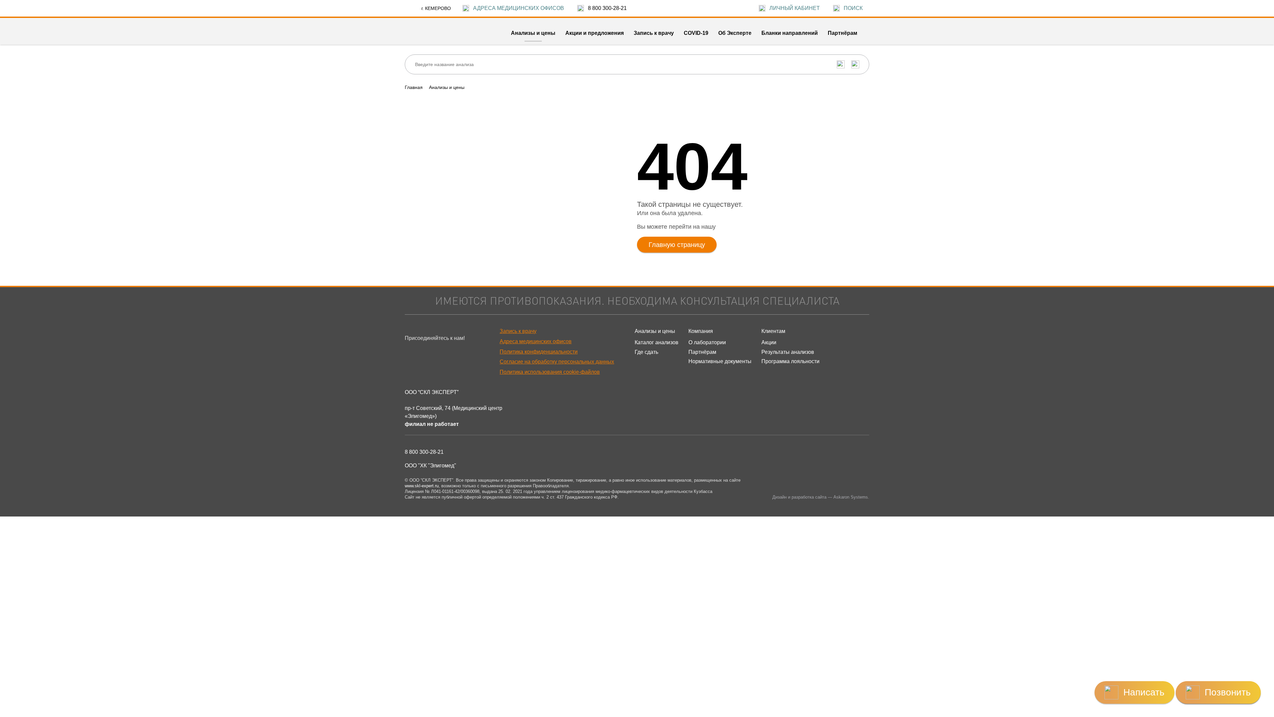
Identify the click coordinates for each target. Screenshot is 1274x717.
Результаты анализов (787, 352)
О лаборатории (707, 342)
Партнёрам (702, 352)
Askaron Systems (850, 497)
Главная (414, 87)
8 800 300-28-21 (424, 452)
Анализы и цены (446, 87)
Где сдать (646, 352)
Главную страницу (677, 244)
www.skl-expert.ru (422, 485)
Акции (768, 342)
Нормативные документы (719, 361)
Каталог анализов (656, 342)
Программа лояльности (790, 361)
